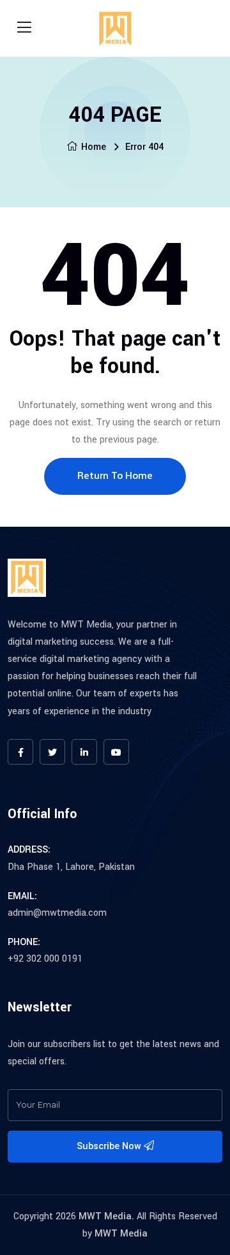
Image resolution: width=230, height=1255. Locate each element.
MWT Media (121, 1233)
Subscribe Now (110, 1146)
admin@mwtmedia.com (57, 913)
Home (93, 147)
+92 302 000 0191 (45, 958)
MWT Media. (106, 1216)
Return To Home (115, 476)
